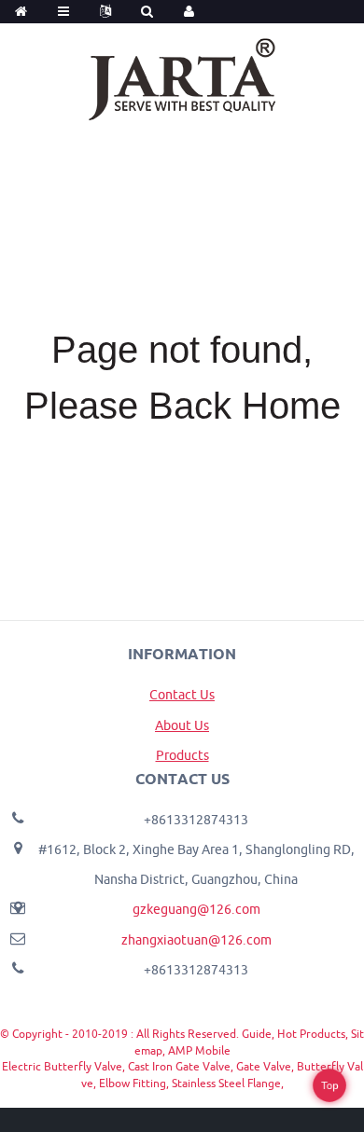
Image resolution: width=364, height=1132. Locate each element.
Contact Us (182, 694)
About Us (182, 725)
